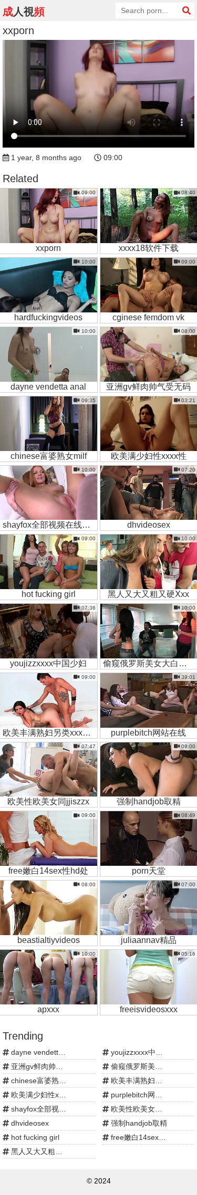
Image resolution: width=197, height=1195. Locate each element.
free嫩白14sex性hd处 (145, 1137)
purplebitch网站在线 (143, 1095)
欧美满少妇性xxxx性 (43, 1095)
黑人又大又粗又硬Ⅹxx (45, 1151)
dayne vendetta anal (44, 1052)
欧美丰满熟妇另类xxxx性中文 (151, 1080)
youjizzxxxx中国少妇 (143, 1052)
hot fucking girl (34, 1137)
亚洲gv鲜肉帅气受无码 (47, 1066)
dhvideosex (29, 1123)
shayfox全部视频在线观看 (52, 1109)
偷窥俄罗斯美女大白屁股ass (151, 1066)
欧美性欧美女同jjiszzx (145, 1109)
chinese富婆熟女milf (43, 1080)
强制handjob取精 (138, 1123)
